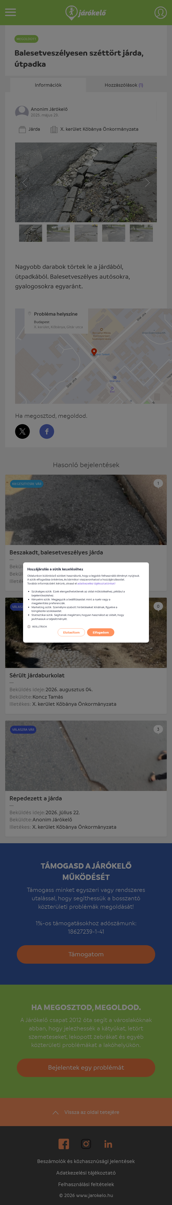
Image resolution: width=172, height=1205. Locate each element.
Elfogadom (101, 632)
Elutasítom (71, 632)
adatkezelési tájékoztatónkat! (96, 583)
